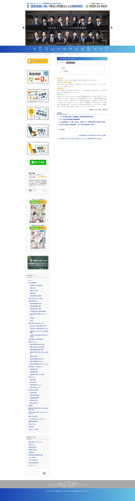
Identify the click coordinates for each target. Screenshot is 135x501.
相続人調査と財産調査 (35, 295)
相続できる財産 (34, 290)
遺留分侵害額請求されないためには (39, 364)
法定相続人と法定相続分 (36, 285)
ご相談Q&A (94, 49)
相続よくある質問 (32, 416)
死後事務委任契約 (34, 397)
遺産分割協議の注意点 (35, 306)
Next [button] (111, 28)
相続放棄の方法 (34, 369)
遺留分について (32, 341)
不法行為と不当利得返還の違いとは (39, 328)
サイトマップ (31, 465)
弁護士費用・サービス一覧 (40, 49)
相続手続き (33, 293)
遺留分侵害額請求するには (37, 358)
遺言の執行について (35, 387)
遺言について (31, 377)
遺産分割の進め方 (32, 301)
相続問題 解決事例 (70, 62)
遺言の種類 (33, 379)
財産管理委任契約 (34, 395)
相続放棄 (62, 129)
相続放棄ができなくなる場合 (37, 374)
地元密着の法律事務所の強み (35, 455)
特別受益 (32, 318)
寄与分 (31, 320)
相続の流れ (33, 288)
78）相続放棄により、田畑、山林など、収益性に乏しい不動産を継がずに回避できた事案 (82, 122)
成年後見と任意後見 (33, 390)
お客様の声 (76, 49)
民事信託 (30, 405)
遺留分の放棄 (33, 356)
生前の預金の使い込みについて (36, 323)
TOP (39, 54)
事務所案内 (82, 49)
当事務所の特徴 (46, 49)
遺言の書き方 (33, 382)
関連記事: (66, 71)
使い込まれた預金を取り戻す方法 (38, 325)
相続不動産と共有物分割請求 (35, 339)
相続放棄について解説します (35, 366)
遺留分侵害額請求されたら (37, 361)
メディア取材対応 (32, 460)
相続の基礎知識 (32, 282)
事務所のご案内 (32, 449)
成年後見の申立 (34, 400)
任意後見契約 (33, 392)
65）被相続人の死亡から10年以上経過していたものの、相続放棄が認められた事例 (80, 138)
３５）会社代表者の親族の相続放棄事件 (70, 119)
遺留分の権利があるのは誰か (37, 344)
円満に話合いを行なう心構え (35, 298)
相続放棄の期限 (34, 371)
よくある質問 (52, 49)
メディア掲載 (31, 457)
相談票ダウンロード (106, 49)
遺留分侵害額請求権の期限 (37, 349)
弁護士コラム (58, 49)
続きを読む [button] (31, 187)
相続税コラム (64, 49)
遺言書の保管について (35, 384)
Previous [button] (23, 28)
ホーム (28, 49)
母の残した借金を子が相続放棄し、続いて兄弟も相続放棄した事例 (77, 124)
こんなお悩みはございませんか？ (36, 418)
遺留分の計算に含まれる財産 (37, 346)
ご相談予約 (100, 49)
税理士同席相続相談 (88, 49)
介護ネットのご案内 (33, 429)
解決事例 (70, 49)
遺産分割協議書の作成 (35, 303)
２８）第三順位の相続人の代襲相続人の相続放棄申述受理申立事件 (77, 116)
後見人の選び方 (34, 403)
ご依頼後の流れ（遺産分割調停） (38, 311)
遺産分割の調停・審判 (35, 308)
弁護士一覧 (34, 49)
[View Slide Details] (67, 28)
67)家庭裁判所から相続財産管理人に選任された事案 (92, 135)
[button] (46, 190)
